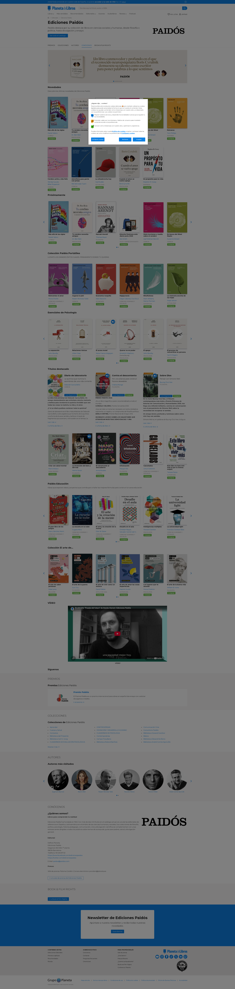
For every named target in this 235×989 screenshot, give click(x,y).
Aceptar (139, 139)
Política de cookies (119, 131)
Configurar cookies (97, 139)
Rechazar (125, 139)
